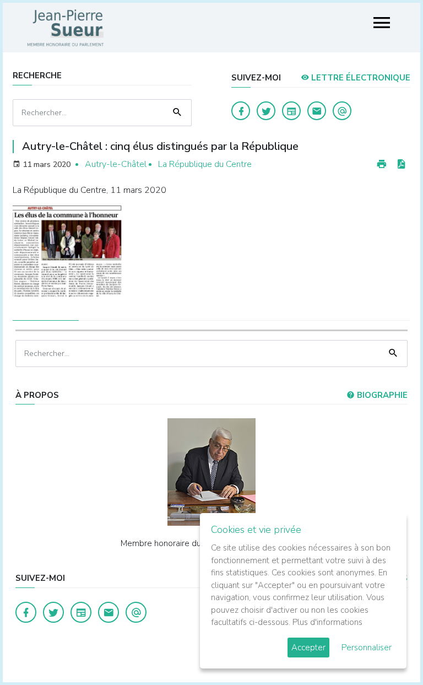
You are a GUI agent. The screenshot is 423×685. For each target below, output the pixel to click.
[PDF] (400, 164)
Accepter (308, 647)
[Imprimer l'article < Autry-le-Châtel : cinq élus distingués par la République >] (381, 164)
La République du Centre (205, 164)
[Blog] (291, 110)
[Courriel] (342, 110)
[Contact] (316, 110)
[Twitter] (266, 110)
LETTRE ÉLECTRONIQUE (359, 77)
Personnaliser (366, 647)
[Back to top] (389, 651)
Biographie (381, 395)
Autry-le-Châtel (116, 164)
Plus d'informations (327, 622)
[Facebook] (240, 110)
